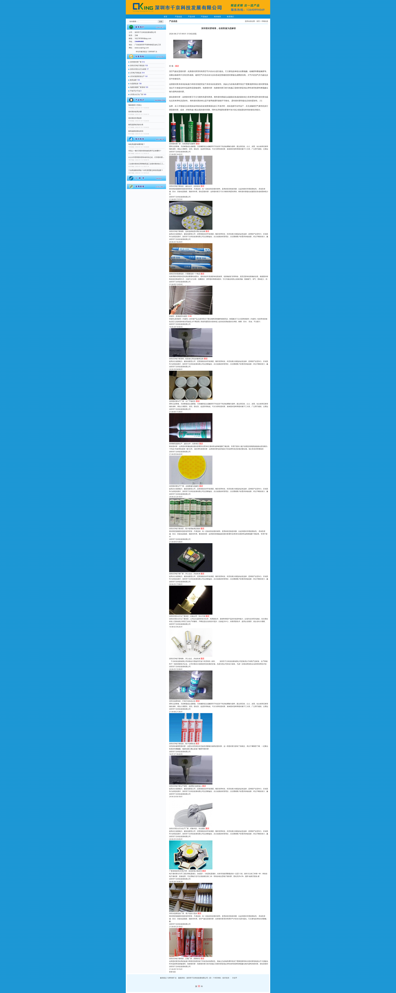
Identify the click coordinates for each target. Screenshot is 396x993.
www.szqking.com (142, 48)
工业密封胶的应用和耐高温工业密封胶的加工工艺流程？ (146, 164)
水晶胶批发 (134, 83)
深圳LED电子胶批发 (137, 65)
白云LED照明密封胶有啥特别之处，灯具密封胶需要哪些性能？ (146, 157)
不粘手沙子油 (135, 91)
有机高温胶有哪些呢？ (136, 144)
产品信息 (178, 16)
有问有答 (217, 16)
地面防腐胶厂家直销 (137, 87)
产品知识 (204, 16)
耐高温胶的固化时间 (135, 131)
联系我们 (230, 16)
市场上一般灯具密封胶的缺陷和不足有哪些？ (144, 151)
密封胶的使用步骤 (135, 111)
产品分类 (191, 16)
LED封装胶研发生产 (137, 76)
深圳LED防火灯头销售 (138, 69)
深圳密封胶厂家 (136, 62)
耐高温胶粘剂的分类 (135, 124)
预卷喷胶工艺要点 (135, 105)
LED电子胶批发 (135, 73)
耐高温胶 (133, 80)
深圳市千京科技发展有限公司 (180, 151)
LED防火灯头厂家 (136, 94)
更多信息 (172, 972)
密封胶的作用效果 (135, 118)
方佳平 (234, 978)
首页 (165, 16)
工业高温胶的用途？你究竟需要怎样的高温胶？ (145, 170)
